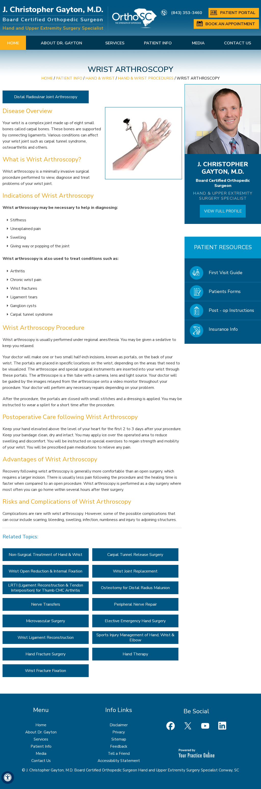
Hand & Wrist (100, 78)
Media (198, 43)
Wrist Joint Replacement (135, 571)
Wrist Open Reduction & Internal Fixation (45, 571)
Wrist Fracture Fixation (45, 670)
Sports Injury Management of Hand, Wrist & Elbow (135, 637)
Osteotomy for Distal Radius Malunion (135, 588)
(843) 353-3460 (186, 13)
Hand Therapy (135, 654)
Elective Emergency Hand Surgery (135, 621)
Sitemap (118, 739)
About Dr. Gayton (61, 43)
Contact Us (237, 43)
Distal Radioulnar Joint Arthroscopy (45, 97)
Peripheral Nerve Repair (135, 604)
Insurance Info (223, 329)
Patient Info (158, 43)
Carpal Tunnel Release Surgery (135, 554)
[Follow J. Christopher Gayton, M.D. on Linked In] (222, 725)
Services (114, 43)
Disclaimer (119, 725)
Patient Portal (237, 13)
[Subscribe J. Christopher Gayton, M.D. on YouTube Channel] (205, 725)
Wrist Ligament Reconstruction (46, 637)
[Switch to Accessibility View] (7, 777)
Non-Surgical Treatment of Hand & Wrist (45, 554)
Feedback (118, 746)
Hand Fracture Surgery (45, 654)
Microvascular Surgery (45, 621)
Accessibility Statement (119, 760)
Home (13, 43)
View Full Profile (223, 211)
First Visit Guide (225, 273)
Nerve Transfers (45, 604)
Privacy (118, 732)
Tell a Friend (119, 753)
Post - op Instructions (231, 310)
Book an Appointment (230, 24)
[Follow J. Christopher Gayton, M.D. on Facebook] (170, 725)
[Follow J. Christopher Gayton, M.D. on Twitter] (188, 725)
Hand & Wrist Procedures (146, 78)
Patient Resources (223, 247)
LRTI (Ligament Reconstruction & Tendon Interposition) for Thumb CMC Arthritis (45, 587)
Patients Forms (225, 291)
